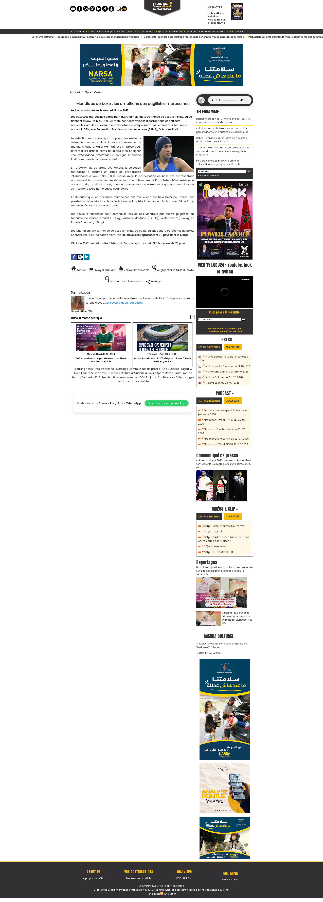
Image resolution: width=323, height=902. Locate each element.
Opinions (191, 31)
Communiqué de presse (145, 369)
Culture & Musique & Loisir (138, 373)
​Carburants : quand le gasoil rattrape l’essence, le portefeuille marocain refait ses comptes (166, 36)
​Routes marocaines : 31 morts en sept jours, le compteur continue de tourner (223, 120)
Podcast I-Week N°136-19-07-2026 (226, 444)
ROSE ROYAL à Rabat (210, 653)
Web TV (223, 31)
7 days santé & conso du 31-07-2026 (228, 366)
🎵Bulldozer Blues (216, 546)
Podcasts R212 (90, 377)
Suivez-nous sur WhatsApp (166, 403)
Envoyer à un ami (104, 270)
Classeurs (233, 347)
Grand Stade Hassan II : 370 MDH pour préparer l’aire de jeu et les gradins (162, 360)
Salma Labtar (92, 110)
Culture (149, 31)
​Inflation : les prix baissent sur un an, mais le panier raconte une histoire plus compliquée (222, 130)
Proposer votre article (138, 878)
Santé (122, 31)
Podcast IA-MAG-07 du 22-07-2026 (227, 438)
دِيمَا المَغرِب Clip (214, 531)
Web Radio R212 (230, 879)
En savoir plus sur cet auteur (124, 303)
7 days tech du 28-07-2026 (222, 382)
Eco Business (170, 369)
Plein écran (245, 279)
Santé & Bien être (94, 373)
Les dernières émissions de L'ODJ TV (125, 377)
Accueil (75, 92)
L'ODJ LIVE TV (183, 878)
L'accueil (78, 31)
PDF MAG (237, 31)
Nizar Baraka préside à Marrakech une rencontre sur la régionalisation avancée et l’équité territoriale (224, 571)
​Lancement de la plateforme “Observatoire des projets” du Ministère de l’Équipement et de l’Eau (237, 618)
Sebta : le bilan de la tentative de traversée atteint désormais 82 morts (221, 139)
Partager (156, 281)
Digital (110, 31)
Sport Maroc (94, 92)
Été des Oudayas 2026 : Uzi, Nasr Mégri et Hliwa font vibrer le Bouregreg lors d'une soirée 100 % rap (223, 464)
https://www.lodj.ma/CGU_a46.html (225, 331)
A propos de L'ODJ (93, 878)
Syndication (170, 893)
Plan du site (153, 893)
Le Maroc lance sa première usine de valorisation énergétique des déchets (218, 162)
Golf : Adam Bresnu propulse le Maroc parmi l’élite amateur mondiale (101, 360)
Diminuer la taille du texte (126, 281)
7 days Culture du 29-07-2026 (224, 377)
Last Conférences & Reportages (173, 377)
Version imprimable (136, 270)
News (91, 31)
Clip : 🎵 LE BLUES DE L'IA (219, 552)
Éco (100, 31)
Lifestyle (135, 31)
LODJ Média (141, 381)
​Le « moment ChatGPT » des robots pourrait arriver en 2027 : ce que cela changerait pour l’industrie (58, 36)
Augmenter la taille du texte (175, 270)
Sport (160, 31)
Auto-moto (175, 31)
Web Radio (208, 31)
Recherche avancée (208, 175)
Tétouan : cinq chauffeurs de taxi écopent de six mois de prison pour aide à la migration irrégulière (223, 151)
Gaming (121, 369)
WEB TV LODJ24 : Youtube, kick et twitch (225, 268)
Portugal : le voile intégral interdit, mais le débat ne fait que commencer (260, 36)
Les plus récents (209, 347)
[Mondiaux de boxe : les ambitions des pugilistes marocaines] (168, 137)
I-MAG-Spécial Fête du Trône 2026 (227, 371)
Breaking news (83, 369)
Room (75, 377)
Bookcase (124, 381)
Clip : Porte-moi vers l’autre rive (224, 526)
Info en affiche (104, 369)
